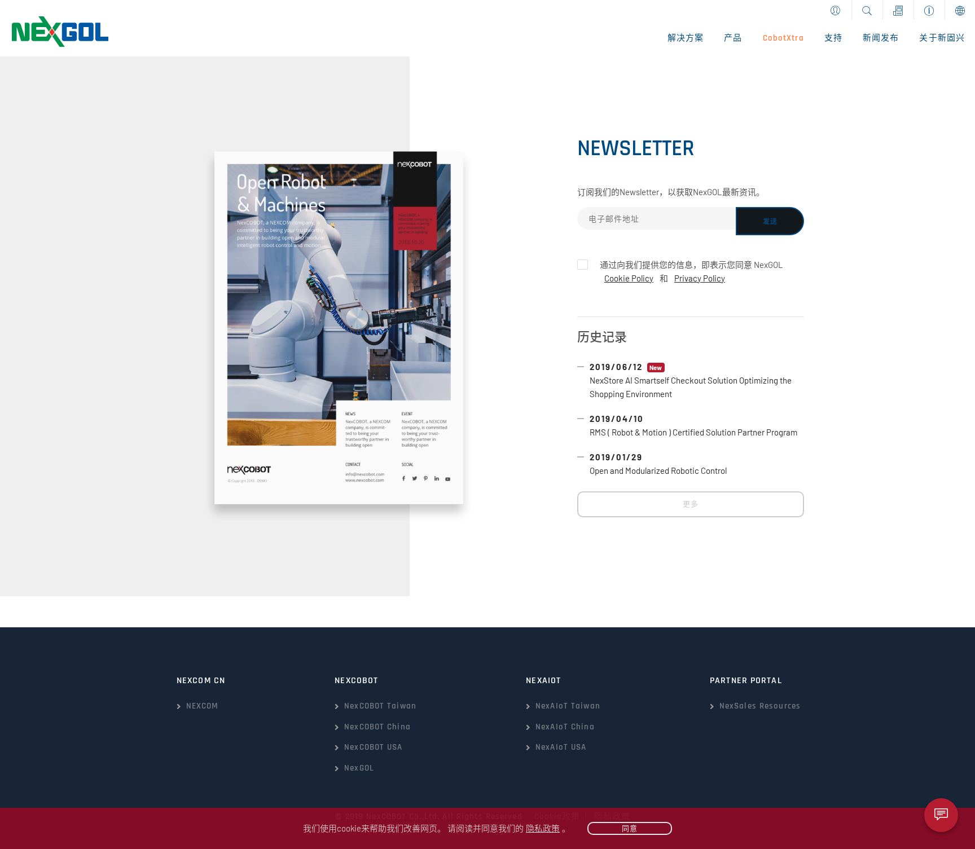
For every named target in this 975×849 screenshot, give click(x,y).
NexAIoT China (565, 727)
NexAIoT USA (560, 747)
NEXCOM (202, 706)
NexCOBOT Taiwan (380, 706)
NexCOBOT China (377, 727)
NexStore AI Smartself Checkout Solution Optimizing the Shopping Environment (691, 380)
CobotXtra (783, 38)
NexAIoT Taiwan (567, 706)
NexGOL (359, 768)
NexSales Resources (760, 706)
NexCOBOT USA (373, 747)
